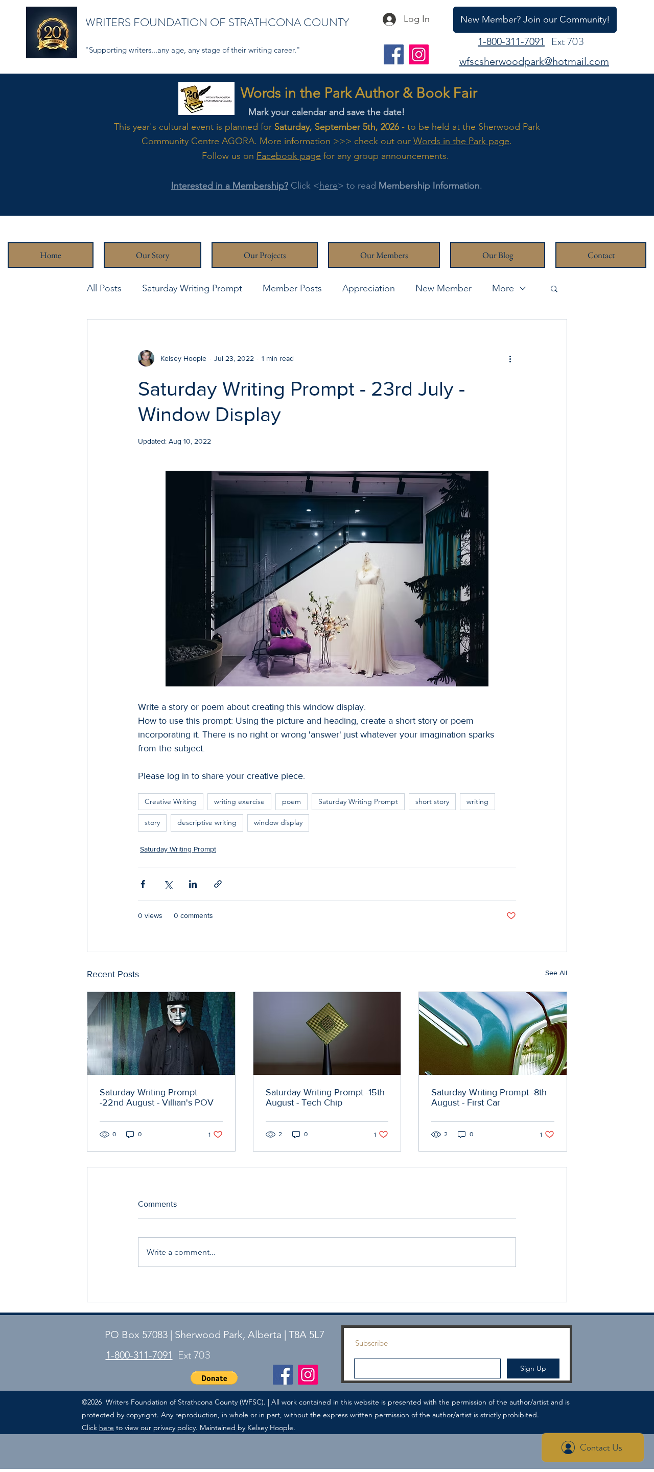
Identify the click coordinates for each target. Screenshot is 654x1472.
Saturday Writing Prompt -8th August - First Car (489, 1097)
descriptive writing (207, 822)
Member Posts (292, 288)
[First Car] (493, 1033)
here (328, 185)
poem (291, 801)
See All (556, 973)
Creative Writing (171, 801)
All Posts (104, 288)
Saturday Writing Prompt (192, 288)
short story (432, 801)
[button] (554, 288)
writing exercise (239, 801)
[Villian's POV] (161, 1033)
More (503, 288)
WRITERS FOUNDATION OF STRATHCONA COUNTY (217, 22)
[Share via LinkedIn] (193, 884)
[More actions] (510, 358)
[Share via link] (218, 884)
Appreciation (368, 288)
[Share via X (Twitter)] (168, 884)
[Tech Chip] (327, 1033)
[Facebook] (394, 54)
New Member (443, 288)
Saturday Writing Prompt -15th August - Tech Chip (325, 1097)
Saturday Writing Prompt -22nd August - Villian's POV (157, 1097)
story (152, 822)
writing (477, 801)
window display (278, 822)
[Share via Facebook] (143, 884)
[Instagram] (419, 54)
